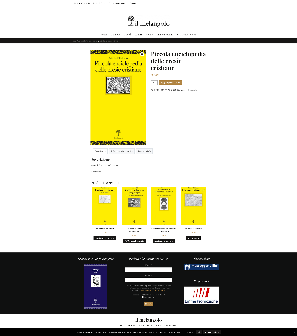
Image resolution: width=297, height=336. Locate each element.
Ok (198, 332)
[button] (142, 54)
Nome (148, 265)
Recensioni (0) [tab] (144, 151)
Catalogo (115, 34)
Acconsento (149, 297)
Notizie (149, 34)
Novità (127, 34)
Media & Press (99, 3)
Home (104, 34)
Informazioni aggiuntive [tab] (122, 151)
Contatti (133, 3)
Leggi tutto (193, 238)
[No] (294, 332)
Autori (138, 34)
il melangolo (148, 320)
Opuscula (82, 41)
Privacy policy (212, 332)
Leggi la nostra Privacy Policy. (152, 290)
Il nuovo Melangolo (82, 3)
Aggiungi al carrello (170, 82)
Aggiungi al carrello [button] (104, 238)
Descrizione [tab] (100, 151)
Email (148, 275)
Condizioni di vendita (117, 3)
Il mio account (165, 34)
